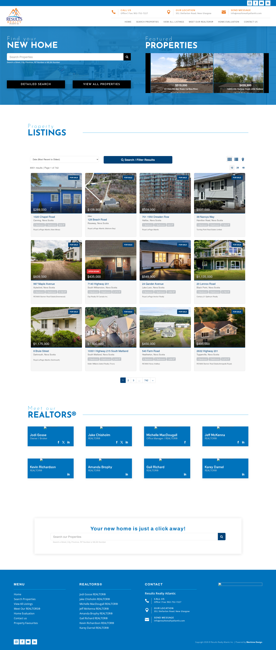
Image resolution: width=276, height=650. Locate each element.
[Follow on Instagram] (249, 3)
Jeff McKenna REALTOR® (94, 609)
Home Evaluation (228, 22)
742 (146, 380)
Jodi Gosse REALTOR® (93, 594)
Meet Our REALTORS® (201, 22)
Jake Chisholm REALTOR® (95, 599)
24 (238, 167)
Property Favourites (26, 623)
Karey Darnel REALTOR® (94, 628)
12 (232, 167)
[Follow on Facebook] (255, 3)
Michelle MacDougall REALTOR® (99, 604)
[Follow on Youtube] (261, 3)
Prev (148, 73)
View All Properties (101, 84)
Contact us (250, 22)
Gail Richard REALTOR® (94, 618)
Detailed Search (36, 84)
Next (266, 73)
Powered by (249, 642)
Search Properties (147, 22)
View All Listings (173, 22)
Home (128, 22)
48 (243, 167)
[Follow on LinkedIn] (267, 3)
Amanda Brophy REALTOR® (96, 613)
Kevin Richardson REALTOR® (97, 623)
